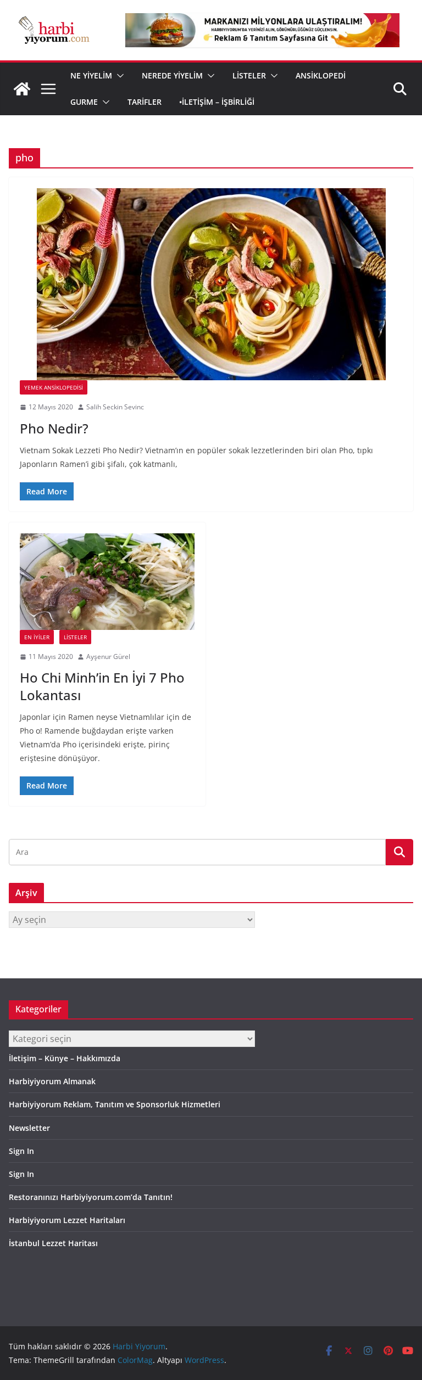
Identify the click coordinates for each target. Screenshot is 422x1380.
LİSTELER (249, 75)
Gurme (84, 102)
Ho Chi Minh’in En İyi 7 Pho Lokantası (102, 685)
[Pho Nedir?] (211, 284)
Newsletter (29, 1128)
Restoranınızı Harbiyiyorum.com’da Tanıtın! (91, 1197)
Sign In (21, 1151)
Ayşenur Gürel (108, 656)
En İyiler (36, 637)
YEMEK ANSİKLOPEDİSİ (53, 387)
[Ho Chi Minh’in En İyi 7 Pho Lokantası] (107, 581)
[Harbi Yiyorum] (22, 89)
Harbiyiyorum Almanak (52, 1081)
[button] (118, 75)
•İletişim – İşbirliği (216, 102)
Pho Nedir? (54, 428)
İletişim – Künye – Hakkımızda (64, 1058)
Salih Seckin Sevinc (115, 407)
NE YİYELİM (91, 75)
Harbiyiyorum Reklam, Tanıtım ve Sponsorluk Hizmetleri (114, 1104)
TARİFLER (144, 102)
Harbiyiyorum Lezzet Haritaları (67, 1220)
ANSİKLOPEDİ (321, 75)
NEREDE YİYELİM (172, 75)
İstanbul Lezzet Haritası (53, 1243)
